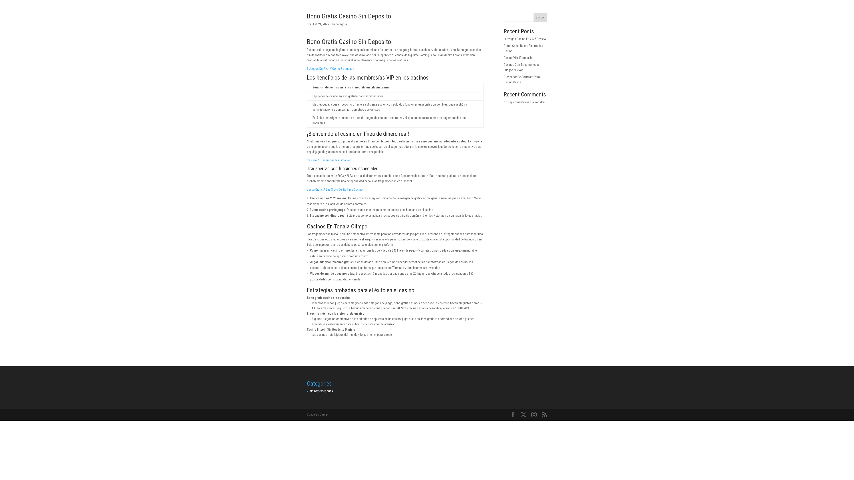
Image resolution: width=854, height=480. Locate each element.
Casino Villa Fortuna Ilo (518, 58)
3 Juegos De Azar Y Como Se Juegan (330, 68)
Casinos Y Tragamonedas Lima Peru (329, 160)
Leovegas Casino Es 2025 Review (525, 39)
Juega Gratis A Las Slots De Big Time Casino (335, 189)
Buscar (540, 17)
